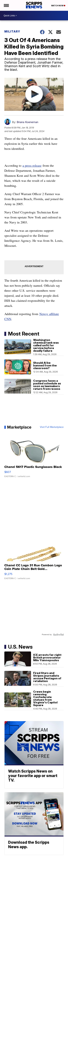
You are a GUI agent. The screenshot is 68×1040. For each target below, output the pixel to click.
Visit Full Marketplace (52, 427)
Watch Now (57, 5)
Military (12, 31)
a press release (32, 165)
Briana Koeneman (27, 122)
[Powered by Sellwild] (58, 634)
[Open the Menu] (6, 5)
